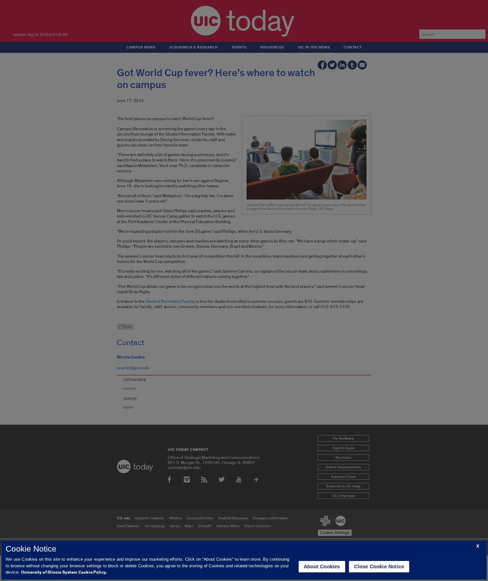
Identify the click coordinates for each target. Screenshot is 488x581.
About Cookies (322, 566)
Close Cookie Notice (379, 566)
